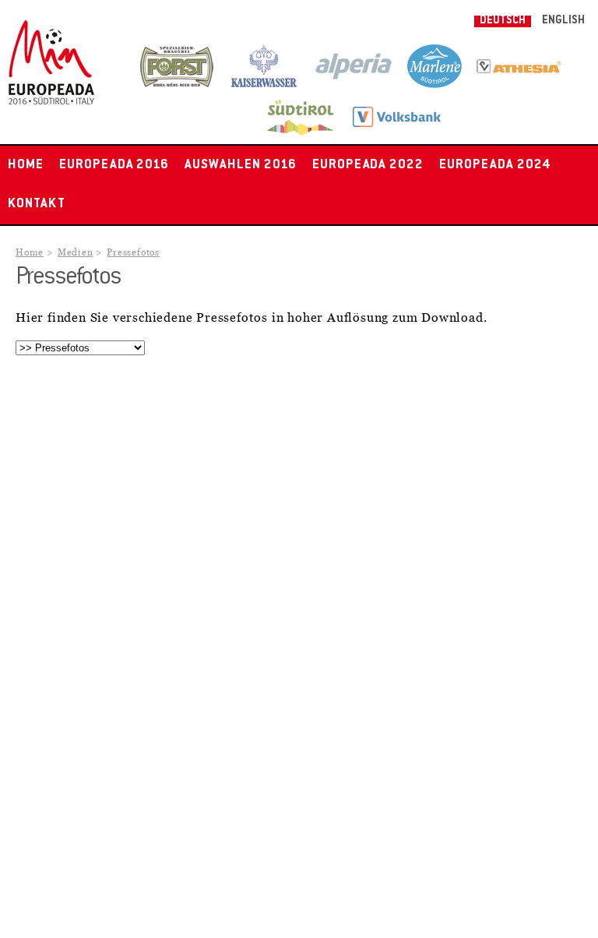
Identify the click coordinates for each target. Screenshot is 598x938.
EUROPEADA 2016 (114, 165)
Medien (75, 253)
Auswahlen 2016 (240, 165)
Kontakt (36, 204)
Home (26, 165)
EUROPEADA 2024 (494, 165)
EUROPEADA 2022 (368, 165)
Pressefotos (133, 253)
